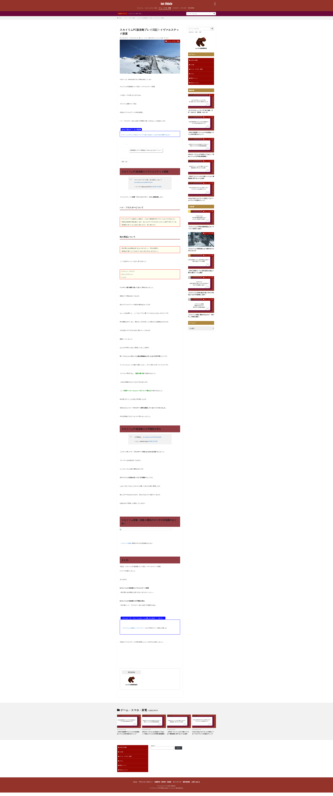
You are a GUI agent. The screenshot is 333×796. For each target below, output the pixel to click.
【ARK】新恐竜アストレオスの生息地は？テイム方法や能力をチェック (201, 133)
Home (135, 782)
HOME (120, 18)
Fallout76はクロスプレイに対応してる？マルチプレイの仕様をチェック (201, 199)
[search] (214, 13)
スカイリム (140, 8)
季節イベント (194, 78)
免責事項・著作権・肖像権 (162, 782)
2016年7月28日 (156, 186)
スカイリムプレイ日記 (151, 8)
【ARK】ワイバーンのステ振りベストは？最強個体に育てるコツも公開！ (201, 177)
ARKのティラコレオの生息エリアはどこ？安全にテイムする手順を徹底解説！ (201, 155)
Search (153, 745)
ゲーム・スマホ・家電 (165, 8)
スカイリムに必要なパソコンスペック (134, 628)
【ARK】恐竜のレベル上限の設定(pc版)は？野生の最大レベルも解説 (201, 271)
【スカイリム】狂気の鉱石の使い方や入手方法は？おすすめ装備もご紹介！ (201, 293)
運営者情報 (191, 8)
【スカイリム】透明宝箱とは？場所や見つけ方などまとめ (201, 249)
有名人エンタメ (194, 82)
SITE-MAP (183, 8)
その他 (192, 64)
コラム (192, 73)
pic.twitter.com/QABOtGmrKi (143, 182)
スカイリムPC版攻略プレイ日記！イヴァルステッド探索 (150, 18)
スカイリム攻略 (126, 543)
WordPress (179, 788)
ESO (140, 13)
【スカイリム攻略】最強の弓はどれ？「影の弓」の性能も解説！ (201, 315)
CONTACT (176, 8)
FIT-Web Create (163, 788)
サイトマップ (177, 782)
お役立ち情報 (194, 60)
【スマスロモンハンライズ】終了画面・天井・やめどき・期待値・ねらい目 (200, 111)
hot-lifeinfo (166, 4)
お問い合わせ (196, 782)
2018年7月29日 (153, 441)
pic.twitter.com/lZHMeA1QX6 (152, 437)
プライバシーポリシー (146, 782)
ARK (137, 13)
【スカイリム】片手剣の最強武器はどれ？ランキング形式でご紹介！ (201, 227)
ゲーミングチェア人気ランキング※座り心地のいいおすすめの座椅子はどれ (146, 135)
